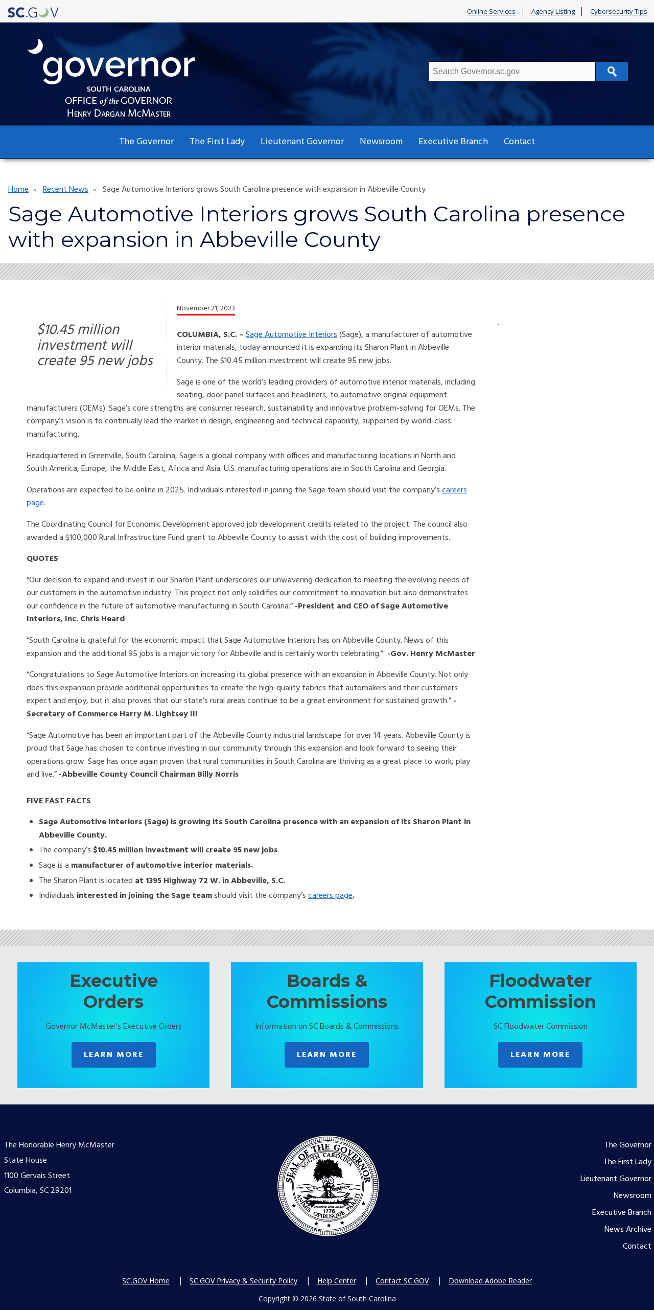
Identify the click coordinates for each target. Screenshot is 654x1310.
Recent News (65, 189)
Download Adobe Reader (490, 1280)
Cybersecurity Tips (618, 11)
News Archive (627, 1229)
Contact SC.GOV (402, 1280)
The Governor (146, 141)
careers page (330, 895)
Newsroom (381, 141)
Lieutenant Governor (302, 141)
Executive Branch (453, 141)
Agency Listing (553, 11)
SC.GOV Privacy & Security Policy (243, 1280)
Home (18, 189)
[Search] (612, 71)
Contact (519, 141)
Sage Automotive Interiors (291, 335)
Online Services (491, 11)
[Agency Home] (121, 78)
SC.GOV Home (146, 1280)
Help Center (336, 1280)
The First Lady (217, 141)
